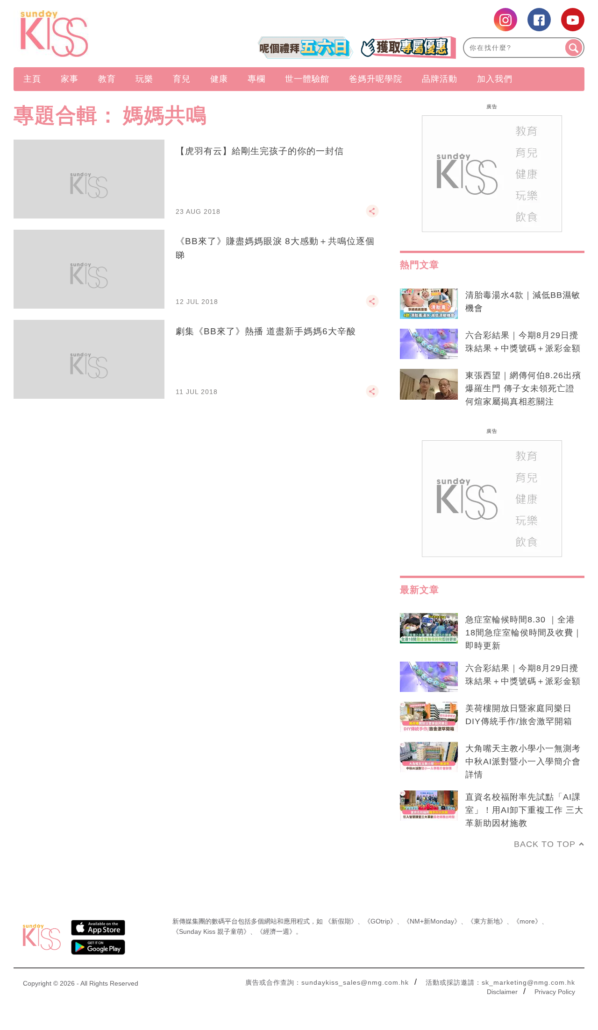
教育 (107, 79)
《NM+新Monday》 (432, 921)
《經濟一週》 (276, 931)
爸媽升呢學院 (375, 79)
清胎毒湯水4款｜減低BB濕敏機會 (522, 301)
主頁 (32, 79)
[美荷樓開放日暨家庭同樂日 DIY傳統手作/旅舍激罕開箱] (429, 717)
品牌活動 (439, 79)
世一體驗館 (307, 79)
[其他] (372, 215)
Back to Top (545, 844)
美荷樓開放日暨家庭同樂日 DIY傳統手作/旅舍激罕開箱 (518, 715)
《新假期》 (341, 921)
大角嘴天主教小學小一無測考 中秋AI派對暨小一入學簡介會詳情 (523, 761)
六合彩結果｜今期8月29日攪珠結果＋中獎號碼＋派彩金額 (523, 342)
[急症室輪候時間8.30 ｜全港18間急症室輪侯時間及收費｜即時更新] (429, 628)
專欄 (256, 79)
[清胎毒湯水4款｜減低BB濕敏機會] (429, 304)
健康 (219, 79)
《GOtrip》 (380, 921)
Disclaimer (502, 991)
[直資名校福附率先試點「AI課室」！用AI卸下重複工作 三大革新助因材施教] (429, 805)
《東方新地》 (486, 921)
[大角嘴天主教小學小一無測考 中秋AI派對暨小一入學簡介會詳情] (429, 757)
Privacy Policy (554, 991)
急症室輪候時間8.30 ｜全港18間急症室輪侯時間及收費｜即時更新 (523, 632)
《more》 (527, 921)
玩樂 (144, 79)
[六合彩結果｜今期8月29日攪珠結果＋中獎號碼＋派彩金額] (429, 344)
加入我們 (495, 79)
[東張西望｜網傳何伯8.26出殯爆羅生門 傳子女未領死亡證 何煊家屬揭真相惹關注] (429, 384)
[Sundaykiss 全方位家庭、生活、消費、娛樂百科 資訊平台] (99, 33)
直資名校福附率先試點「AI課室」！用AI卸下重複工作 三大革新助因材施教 (524, 810)
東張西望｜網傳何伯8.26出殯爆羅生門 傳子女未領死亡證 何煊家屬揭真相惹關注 (523, 388)
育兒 (182, 79)
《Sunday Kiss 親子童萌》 (211, 931)
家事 (69, 79)
